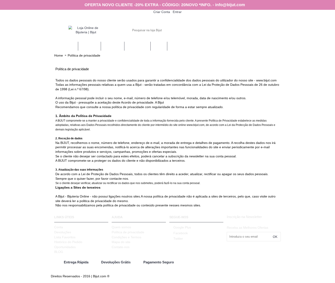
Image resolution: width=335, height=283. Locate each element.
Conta (58, 227)
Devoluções (62, 232)
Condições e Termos (126, 237)
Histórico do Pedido (68, 242)
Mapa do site (121, 242)
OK (275, 237)
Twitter (178, 238)
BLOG (58, 252)
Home (58, 55)
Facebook (180, 233)
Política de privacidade (84, 55)
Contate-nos (120, 247)
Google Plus (182, 227)
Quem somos (121, 227)
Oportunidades (65, 247)
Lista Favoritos (64, 237)
